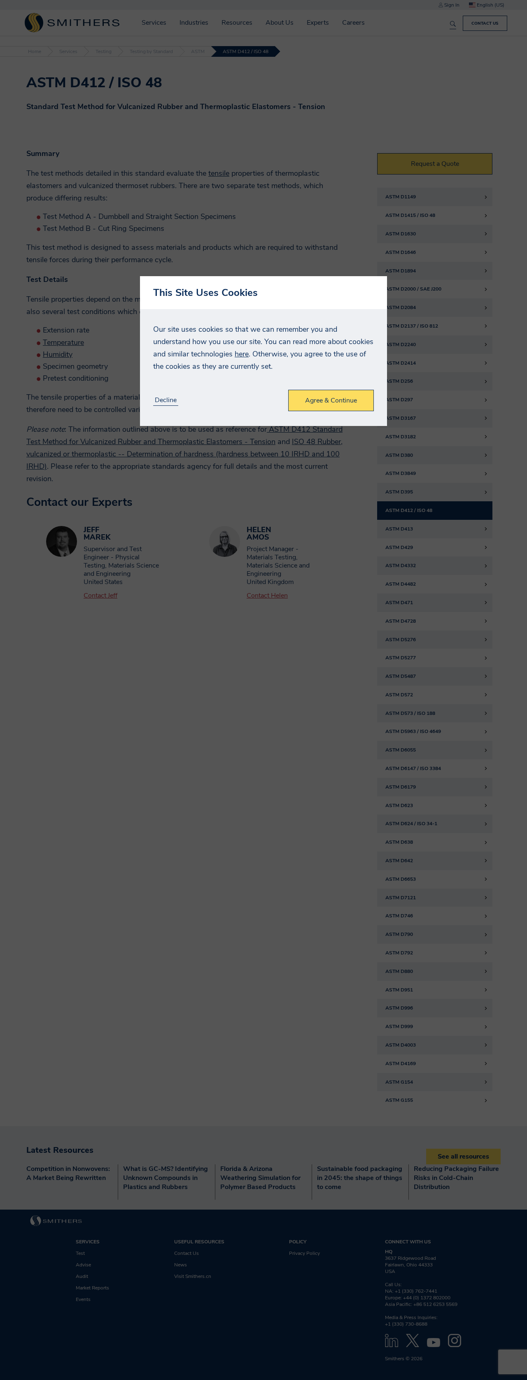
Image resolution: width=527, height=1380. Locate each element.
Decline (166, 400)
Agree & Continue (331, 400)
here (242, 354)
